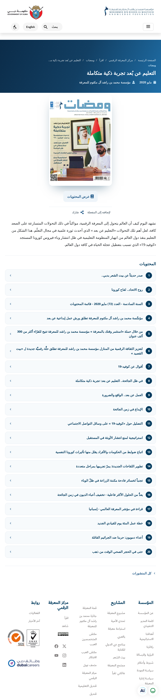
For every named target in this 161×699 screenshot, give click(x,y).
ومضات (90, 60)
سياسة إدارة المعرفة (146, 681)
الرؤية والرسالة (144, 654)
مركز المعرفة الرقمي (121, 60)
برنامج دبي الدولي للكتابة (115, 647)
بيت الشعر (119, 657)
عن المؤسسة (145, 613)
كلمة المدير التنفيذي (146, 623)
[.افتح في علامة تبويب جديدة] (143, 691)
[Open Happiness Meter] (153, 691)
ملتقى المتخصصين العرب (89, 639)
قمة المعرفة (90, 608)
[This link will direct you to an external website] (25, 12)
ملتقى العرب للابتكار (89, 655)
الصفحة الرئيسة (147, 60)
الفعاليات (34, 613)
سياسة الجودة (145, 670)
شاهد (65, 626)
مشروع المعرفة (116, 613)
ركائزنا (150, 647)
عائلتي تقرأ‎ (118, 673)
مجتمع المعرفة (116, 665)
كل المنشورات (141, 573)
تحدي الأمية (118, 621)
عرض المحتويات (79, 196)
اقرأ (101, 60)
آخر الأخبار (34, 621)
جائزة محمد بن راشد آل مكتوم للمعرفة (88, 621)
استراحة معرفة (116, 628)
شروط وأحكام (145, 662)
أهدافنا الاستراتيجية (146, 636)
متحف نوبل (90, 665)
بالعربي (121, 636)
